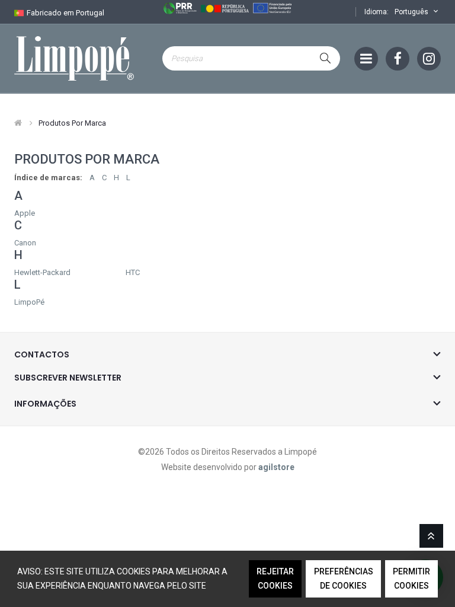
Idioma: (376, 12)
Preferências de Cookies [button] (343, 578)
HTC (133, 272)
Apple (24, 213)
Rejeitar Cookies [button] (275, 578)
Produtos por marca (72, 123)
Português (412, 12)
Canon (25, 242)
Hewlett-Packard (42, 272)
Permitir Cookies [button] (411, 578)
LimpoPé (29, 302)
